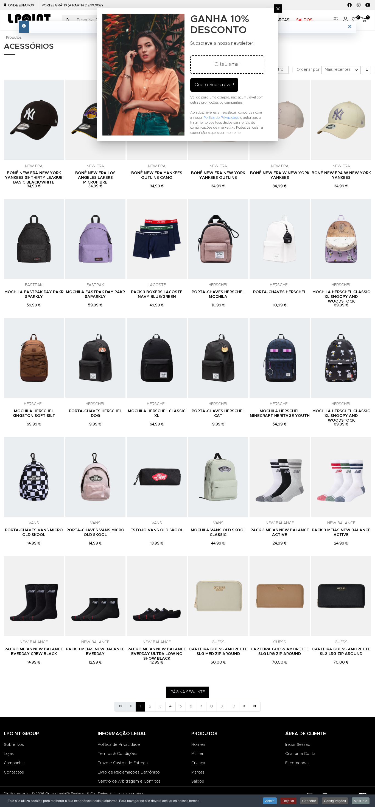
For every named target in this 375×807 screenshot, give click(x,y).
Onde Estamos (21, 5)
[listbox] (341, 70)
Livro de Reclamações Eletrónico (129, 772)
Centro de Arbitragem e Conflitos (129, 781)
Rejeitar (288, 800)
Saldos (197, 781)
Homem (198, 745)
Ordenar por (308, 70)
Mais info (360, 800)
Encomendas (297, 763)
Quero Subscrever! (214, 85)
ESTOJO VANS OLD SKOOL (156, 530)
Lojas (9, 754)
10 (233, 706)
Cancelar (309, 800)
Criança (198, 763)
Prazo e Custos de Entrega (123, 763)
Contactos (14, 772)
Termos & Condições (117, 754)
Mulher (197, 754)
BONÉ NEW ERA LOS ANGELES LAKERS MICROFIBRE (95, 177)
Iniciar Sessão (297, 745)
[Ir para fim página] (255, 707)
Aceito (270, 800)
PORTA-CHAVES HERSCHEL (279, 292)
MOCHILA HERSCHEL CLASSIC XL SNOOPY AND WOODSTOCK (341, 296)
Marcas (197, 772)
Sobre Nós (14, 745)
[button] (363, 20)
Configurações (335, 800)
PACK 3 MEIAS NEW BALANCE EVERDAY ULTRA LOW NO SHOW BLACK (156, 654)
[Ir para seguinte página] (244, 707)
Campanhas (15, 763)
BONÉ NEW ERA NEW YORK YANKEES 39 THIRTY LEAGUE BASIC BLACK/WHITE (34, 177)
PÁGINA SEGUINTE (187, 692)
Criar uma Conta (300, 754)
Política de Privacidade (119, 745)
